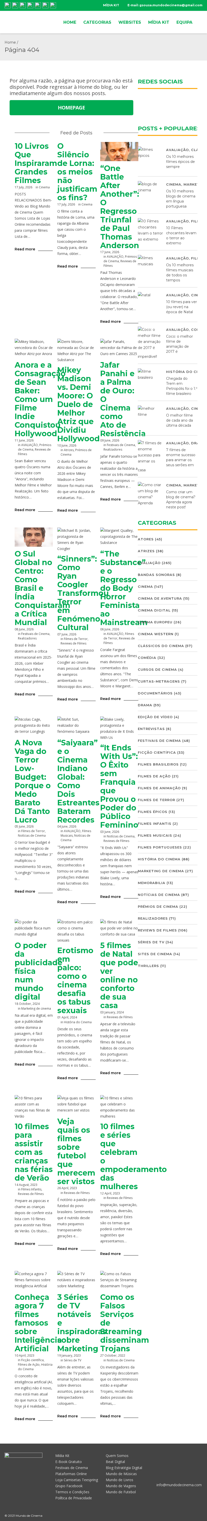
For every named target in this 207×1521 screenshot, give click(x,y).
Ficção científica (32, 1360)
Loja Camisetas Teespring (76, 1479)
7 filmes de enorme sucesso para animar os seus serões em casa (166, 460)
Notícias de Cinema (32, 835)
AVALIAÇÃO (115, 256)
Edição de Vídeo (155, 717)
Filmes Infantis (31, 1189)
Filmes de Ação (29, 1364)
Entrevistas (151, 729)
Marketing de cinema (36, 1008)
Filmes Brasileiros (158, 764)
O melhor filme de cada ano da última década (179, 420)
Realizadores (113, 449)
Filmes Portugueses (160, 847)
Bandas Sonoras (156, 575)
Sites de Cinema (155, 954)
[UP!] (200, 1515)
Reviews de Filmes (73, 643)
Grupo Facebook (69, 1485)
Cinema (44, 187)
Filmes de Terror (76, 639)
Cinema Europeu (155, 622)
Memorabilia (151, 883)
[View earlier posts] (97, 133)
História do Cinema (78, 1022)
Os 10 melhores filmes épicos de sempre (180, 161)
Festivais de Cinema (121, 445)
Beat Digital (115, 1461)
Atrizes (69, 450)
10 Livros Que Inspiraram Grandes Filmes (36, 163)
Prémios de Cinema (158, 906)
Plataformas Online (71, 1473)
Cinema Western (155, 634)
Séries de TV (72, 1360)
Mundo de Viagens (121, 1485)
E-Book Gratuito (68, 1461)
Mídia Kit (62, 1455)
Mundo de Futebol (121, 1491)
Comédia (147, 658)
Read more (25, 249)
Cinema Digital (154, 610)
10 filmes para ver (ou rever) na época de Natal (181, 307)
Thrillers (148, 966)
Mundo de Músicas (121, 1473)
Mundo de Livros (119, 1479)
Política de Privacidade (73, 1498)
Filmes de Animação (159, 788)
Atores (146, 539)
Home (10, 42)
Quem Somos (117, 1455)
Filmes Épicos (152, 812)
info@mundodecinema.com (179, 1484)
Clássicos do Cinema (161, 646)
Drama (145, 705)
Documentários (155, 693)
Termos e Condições (72, 1491)
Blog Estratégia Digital (124, 1467)
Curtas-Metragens (159, 681)
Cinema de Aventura (160, 598)
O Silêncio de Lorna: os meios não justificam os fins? (77, 171)
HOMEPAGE (71, 107)
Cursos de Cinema (157, 669)
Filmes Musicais (155, 835)
